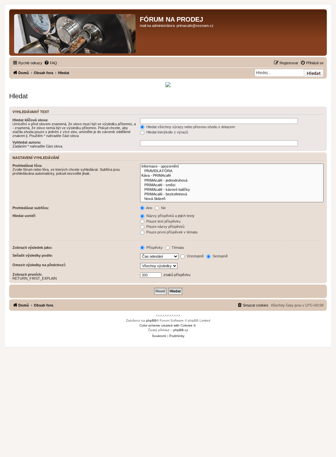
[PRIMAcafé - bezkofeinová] (232, 194)
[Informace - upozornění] (232, 166)
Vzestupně (195, 256)
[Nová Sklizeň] (232, 199)
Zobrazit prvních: (27, 274)
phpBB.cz (180, 330)
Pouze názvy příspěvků (164, 226)
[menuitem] (50, 63)
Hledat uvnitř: (24, 216)
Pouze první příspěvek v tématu (171, 232)
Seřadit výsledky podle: (32, 255)
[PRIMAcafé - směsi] (232, 185)
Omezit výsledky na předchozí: (39, 265)
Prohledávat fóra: (27, 166)
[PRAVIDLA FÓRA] (232, 171)
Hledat (314, 73)
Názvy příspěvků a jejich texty (170, 216)
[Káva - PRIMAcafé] (232, 175)
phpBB (151, 320)
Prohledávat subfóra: (30, 208)
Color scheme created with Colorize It (167, 325)
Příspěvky (154, 247)
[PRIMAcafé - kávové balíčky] (232, 190)
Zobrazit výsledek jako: (32, 247)
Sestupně (220, 256)
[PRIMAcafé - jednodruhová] (232, 180)
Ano (148, 208)
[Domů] (75, 32)
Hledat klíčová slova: (30, 120)
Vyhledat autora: (26, 142)
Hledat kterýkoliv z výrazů (166, 132)
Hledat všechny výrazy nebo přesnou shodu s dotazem (190, 127)
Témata (177, 247)
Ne (163, 208)
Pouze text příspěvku (162, 221)
